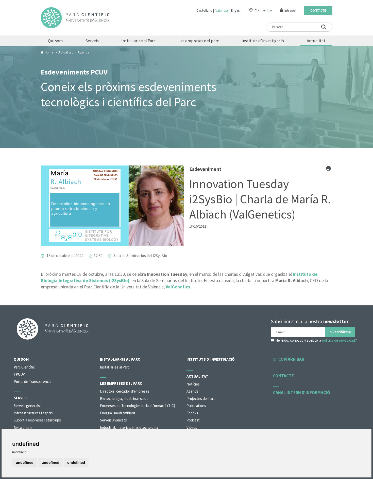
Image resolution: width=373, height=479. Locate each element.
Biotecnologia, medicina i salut (124, 398)
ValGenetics (178, 287)
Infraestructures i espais (33, 413)
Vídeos (192, 427)
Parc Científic (24, 367)
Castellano (204, 10)
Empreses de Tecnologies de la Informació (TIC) (137, 405)
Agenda (192, 391)
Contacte (318, 10)
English (236, 10)
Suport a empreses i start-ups (37, 420)
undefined (24, 462)
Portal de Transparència (32, 381)
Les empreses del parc (198, 41)
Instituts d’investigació (263, 41)
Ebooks (192, 413)
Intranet (290, 10)
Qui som (55, 41)
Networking (23, 427)
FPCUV (19, 374)
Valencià (221, 10)
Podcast (193, 420)
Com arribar (264, 10)
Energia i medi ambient (117, 413)
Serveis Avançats (113, 420)
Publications (196, 405)
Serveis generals (27, 405)
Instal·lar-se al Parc (138, 41)
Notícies (193, 384)
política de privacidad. (338, 340)
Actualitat (316, 41)
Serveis (92, 41)
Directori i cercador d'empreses (124, 391)
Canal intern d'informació (301, 392)
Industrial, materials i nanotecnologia (129, 427)
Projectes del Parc (201, 398)
